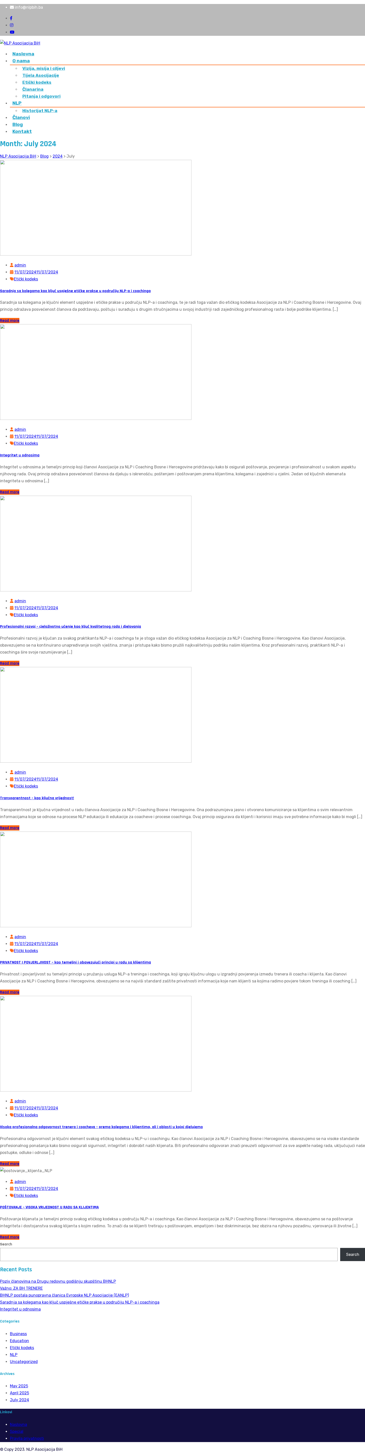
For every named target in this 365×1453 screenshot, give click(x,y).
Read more (9, 320)
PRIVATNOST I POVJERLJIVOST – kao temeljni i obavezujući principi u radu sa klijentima (75, 962)
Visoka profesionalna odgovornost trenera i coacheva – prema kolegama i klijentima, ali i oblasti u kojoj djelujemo (101, 1127)
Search (6, 1244)
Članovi (21, 117)
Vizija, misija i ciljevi (43, 68)
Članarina (32, 89)
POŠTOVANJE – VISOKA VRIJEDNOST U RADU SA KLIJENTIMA (49, 1207)
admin (20, 265)
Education (19, 1340)
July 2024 (19, 1400)
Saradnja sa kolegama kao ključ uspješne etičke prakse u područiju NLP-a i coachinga (75, 291)
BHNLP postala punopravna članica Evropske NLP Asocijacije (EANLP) (64, 1295)
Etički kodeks (36, 82)
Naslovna (23, 54)
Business (18, 1333)
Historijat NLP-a (39, 110)
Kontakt (22, 131)
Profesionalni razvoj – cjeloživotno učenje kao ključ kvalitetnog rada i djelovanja (70, 626)
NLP (17, 103)
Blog (17, 124)
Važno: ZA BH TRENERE (21, 1288)
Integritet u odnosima (19, 455)
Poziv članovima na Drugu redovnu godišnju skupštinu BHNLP (58, 1281)
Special (16, 1431)
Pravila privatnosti (27, 1438)
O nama (21, 61)
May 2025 (19, 1386)
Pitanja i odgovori (41, 96)
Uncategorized (24, 1361)
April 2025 (19, 1393)
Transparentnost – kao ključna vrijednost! (37, 798)
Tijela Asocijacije (40, 75)
